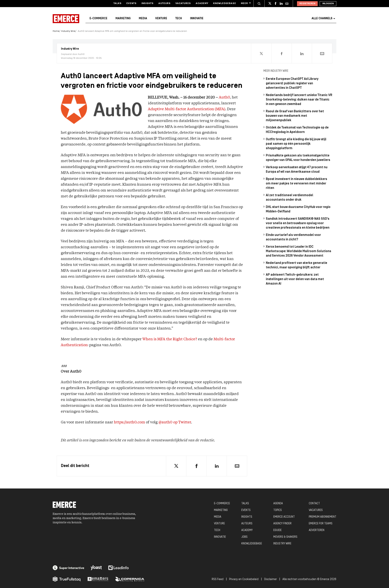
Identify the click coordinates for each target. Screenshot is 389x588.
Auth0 (224, 97)
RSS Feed (217, 579)
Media (143, 18)
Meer (244, 3)
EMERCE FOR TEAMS (320, 523)
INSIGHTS (246, 516)
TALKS (245, 503)
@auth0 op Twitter (174, 422)
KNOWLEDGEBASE (251, 543)
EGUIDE (277, 530)
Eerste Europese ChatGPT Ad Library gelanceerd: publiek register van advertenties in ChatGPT (292, 83)
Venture (161, 18)
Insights (147, 3)
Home (56, 31)
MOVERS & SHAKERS (285, 537)
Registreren (307, 3)
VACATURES (316, 510)
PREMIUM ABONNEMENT (322, 516)
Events (131, 3)
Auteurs (164, 3)
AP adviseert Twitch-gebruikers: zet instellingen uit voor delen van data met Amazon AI (295, 279)
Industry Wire (68, 31)
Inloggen (328, 3)
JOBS (244, 537)
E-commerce (98, 18)
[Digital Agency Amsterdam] (68, 567)
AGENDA (278, 503)
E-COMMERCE (222, 503)
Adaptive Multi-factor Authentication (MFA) (186, 109)
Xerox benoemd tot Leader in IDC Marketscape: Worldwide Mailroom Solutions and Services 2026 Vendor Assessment (298, 251)
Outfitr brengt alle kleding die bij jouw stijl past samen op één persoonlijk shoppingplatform (296, 144)
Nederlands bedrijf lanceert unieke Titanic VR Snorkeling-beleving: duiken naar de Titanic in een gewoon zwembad (299, 100)
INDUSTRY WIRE (282, 543)
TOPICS (277, 510)
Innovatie (196, 18)
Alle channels (322, 18)
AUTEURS (246, 523)
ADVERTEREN (316, 530)
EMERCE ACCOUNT (284, 516)
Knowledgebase (224, 3)
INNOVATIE (220, 537)
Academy (202, 3)
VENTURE (219, 523)
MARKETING (221, 510)
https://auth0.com (129, 422)
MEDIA (217, 516)
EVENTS (246, 510)
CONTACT (314, 503)
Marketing (123, 18)
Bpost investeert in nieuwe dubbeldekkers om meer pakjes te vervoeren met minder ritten (296, 184)
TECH (217, 530)
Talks (117, 3)
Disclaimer (270, 579)
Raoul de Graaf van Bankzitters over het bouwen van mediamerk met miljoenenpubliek (295, 116)
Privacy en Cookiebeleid (244, 579)
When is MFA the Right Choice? (169, 339)
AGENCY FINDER (282, 523)
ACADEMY (247, 530)
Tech (178, 18)
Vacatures (183, 3)
